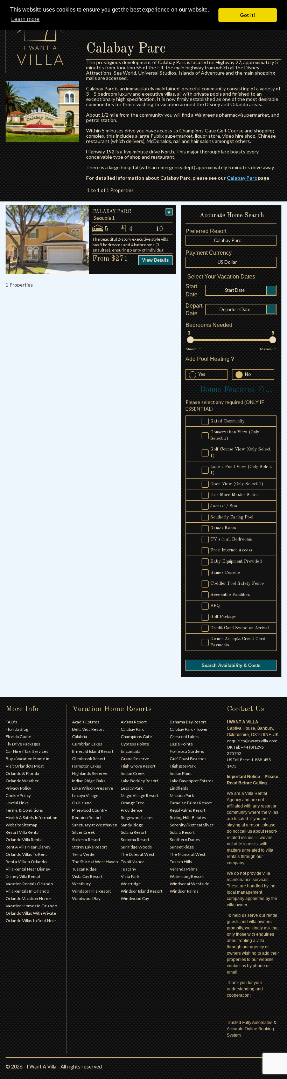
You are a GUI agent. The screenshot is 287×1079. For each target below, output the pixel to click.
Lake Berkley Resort (139, 780)
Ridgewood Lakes (137, 817)
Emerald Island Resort (92, 751)
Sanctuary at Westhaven (94, 824)
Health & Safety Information (31, 817)
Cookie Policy (18, 795)
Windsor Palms (184, 891)
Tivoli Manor (132, 861)
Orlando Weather (22, 780)
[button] (231, 262)
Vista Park (130, 876)
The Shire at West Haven (95, 861)
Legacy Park (132, 788)
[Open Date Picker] (270, 290)
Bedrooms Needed (209, 325)
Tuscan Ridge (84, 869)
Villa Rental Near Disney (28, 869)
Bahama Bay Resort (188, 721)
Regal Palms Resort (187, 810)
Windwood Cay (135, 898)
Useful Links (17, 802)
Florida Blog (17, 729)
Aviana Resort (134, 721)
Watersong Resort (187, 876)
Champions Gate (136, 736)
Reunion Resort (86, 817)
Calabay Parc (132, 729)
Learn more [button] (25, 19)
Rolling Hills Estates (188, 817)
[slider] (190, 339)
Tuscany (128, 869)
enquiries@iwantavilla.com (252, 740)
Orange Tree (133, 802)
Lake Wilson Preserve (92, 788)
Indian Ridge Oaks (88, 780)
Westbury (81, 883)
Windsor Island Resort (141, 891)
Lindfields (179, 788)
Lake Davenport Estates (192, 780)
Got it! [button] (247, 15)
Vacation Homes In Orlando (31, 905)
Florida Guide (18, 736)
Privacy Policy (18, 788)
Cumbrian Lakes (87, 744)
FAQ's (11, 721)
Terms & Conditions (24, 810)
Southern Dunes (185, 839)
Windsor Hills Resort (91, 891)
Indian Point (181, 773)
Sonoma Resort (135, 839)
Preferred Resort (206, 231)
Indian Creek (133, 773)
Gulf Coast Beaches (188, 758)
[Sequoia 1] (47, 239)
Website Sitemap (21, 824)
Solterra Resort (86, 839)
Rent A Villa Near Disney (28, 847)
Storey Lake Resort (89, 847)
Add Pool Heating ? (210, 359)
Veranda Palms (184, 869)
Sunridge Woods (136, 847)
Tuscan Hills (181, 861)
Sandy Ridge (132, 824)
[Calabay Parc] (42, 111)
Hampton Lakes (86, 766)
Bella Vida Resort (88, 729)
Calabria (79, 736)
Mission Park (182, 795)
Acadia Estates (85, 721)
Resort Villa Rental (23, 832)
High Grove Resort (138, 766)
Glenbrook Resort (88, 758)
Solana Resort (133, 832)
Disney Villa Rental (23, 876)
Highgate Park (183, 766)
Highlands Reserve (89, 773)
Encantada (130, 751)
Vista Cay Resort (87, 876)
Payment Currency (209, 253)
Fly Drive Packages (23, 744)
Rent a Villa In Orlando (26, 861)
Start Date (191, 290)
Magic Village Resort (140, 795)
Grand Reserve (135, 758)
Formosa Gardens (187, 751)
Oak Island (82, 802)
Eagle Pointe (181, 744)
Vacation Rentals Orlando (29, 883)
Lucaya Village (85, 795)
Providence (131, 810)
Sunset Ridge (182, 847)
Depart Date (194, 309)
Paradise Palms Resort (191, 802)
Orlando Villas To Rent (26, 854)
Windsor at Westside (189, 883)
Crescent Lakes (184, 736)
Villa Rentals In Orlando (27, 891)
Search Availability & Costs (231, 665)
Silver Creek (83, 832)
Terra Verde (83, 854)
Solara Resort (182, 832)
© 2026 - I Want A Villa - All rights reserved (54, 1067)
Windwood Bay (86, 898)
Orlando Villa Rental (24, 839)
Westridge (131, 883)
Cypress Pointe (135, 744)
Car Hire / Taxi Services (27, 751)
